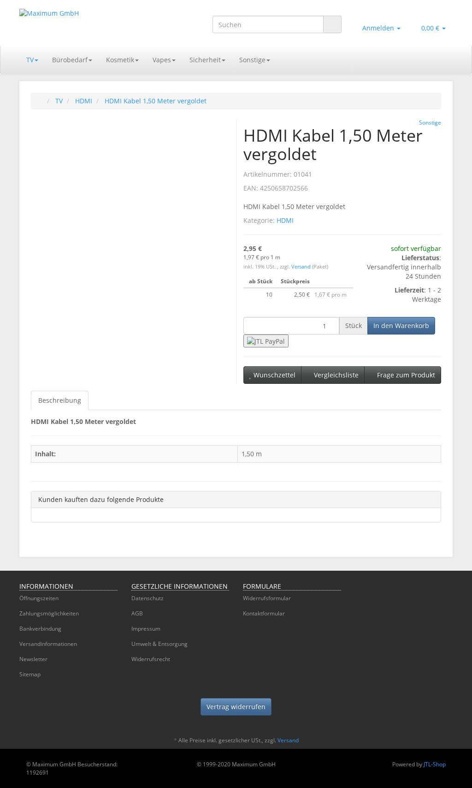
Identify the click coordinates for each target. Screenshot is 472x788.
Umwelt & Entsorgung (159, 644)
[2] (266, 340)
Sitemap (30, 674)
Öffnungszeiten (39, 598)
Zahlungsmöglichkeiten (49, 613)
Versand (301, 266)
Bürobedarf (70, 59)
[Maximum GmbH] (86, 22)
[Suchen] (332, 24)
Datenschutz (147, 598)
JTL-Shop (435, 764)
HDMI (285, 220)
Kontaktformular (264, 613)
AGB (137, 613)
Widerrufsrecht (150, 659)
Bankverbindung (40, 629)
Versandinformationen (48, 644)
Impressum (145, 629)
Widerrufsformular (267, 598)
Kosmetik (120, 59)
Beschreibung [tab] (59, 400)
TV (30, 59)
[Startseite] (40, 100)
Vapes (162, 59)
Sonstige (252, 59)
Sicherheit (205, 59)
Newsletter (33, 659)
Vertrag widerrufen (236, 706)
